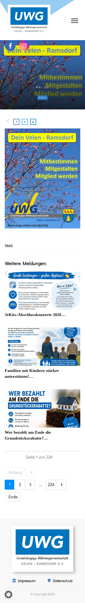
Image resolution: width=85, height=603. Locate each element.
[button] (8, 594)
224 (51, 484)
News (42, 97)
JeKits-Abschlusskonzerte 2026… (42, 296)
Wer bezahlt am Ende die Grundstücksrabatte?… (42, 417)
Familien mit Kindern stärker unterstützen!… (42, 355)
